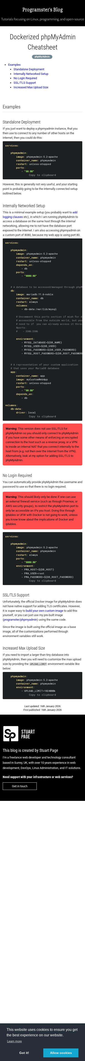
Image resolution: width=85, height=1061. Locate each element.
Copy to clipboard (42, 175)
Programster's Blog (42, 9)
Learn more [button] (14, 1041)
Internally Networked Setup (31, 74)
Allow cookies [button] (61, 1053)
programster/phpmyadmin (20, 619)
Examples (14, 64)
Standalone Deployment (29, 69)
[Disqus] (42, 863)
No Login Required (25, 78)
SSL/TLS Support (25, 82)
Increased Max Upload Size (31, 87)
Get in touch (19, 786)
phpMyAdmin (42, 56)
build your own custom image (44, 610)
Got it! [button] (24, 1053)
